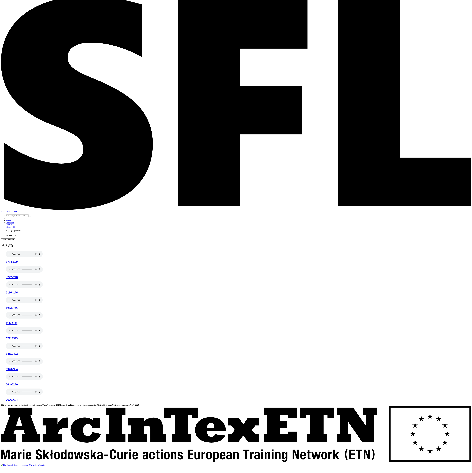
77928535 (12, 338)
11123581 (11, 323)
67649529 (12, 261)
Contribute (10, 223)
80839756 (12, 307)
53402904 (12, 369)
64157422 (12, 353)
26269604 (12, 399)
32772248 (12, 277)
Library (10, 227)
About (8, 220)
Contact (9, 225)
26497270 (12, 384)
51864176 (12, 292)
